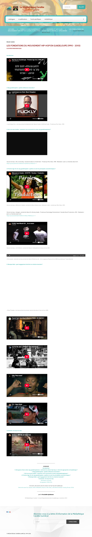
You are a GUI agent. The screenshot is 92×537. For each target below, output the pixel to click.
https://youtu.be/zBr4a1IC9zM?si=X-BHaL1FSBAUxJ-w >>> (21, 215)
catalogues (11, 19)
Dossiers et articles (54, 29)
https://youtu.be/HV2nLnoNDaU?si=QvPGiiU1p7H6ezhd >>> (22, 163)
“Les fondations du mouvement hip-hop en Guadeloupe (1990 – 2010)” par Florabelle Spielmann (46, 30)
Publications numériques (30, 29)
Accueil (11, 29)
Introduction (10, 55)
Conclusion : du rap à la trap (14, 430)
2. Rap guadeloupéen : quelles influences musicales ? (21, 87)
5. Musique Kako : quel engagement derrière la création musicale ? (25, 264)
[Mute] (80, 255)
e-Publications (22, 19)
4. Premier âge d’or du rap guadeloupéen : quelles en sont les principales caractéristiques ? (31, 168)
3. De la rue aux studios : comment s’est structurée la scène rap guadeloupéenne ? (29, 129)
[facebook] (83, 19)
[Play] (8, 255)
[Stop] (10, 255)
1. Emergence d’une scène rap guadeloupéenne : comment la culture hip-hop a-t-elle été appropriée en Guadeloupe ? (46, 470)
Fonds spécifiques (36, 19)
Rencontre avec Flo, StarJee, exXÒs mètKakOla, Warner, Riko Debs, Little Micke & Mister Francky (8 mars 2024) (46, 487)
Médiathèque (49, 19)
